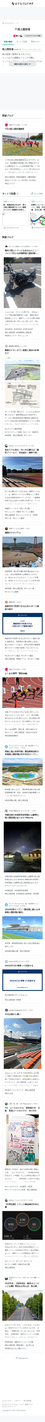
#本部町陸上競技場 (23, 894)
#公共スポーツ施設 (12, 656)
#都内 (18, 512)
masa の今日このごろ (16, 961)
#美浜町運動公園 (11, 951)
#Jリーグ (27, 432)
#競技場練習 (21, 177)
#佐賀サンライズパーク (14, 1090)
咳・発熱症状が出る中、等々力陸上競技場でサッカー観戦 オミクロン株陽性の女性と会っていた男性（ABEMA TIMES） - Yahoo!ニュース (14, 207)
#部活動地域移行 (11, 736)
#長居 (30, 1186)
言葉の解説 (8, 41)
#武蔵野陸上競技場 (23, 332)
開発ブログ (29, 1404)
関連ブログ (35, 41)
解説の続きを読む (21, 64)
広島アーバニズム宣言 (16, 528)
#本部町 (36, 894)
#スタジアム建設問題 (13, 429)
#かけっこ (9, 732)
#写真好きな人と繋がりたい (16, 1348)
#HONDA (8, 329)
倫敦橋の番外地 (14, 346)
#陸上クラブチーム (12, 180)
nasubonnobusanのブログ (18, 1010)
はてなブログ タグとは (10, 1404)
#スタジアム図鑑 (11, 592)
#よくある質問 (10, 729)
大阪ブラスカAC (14, 125)
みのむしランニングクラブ (18, 446)
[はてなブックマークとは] (17, 193)
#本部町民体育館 (21, 890)
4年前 (35, 1104)
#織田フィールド (11, 508)
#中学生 (25, 180)
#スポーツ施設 (27, 656)
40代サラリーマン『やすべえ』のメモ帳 (22, 1277)
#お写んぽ (30, 1345)
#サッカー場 (29, 588)
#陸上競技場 (10, 177)
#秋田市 (35, 432)
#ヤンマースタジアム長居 (15, 1190)
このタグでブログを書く (33, 36)
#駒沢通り (20, 1345)
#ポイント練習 (18, 518)
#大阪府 (23, 1186)
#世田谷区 (9, 1342)
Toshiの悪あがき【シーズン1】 (19, 811)
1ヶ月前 (24, 125)
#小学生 (32, 180)
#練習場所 (32, 177)
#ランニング (23, 335)
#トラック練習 (28, 512)
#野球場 (8, 588)
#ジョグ (19, 1261)
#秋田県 (8, 435)
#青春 (18, 1000)
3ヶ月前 (35, 246)
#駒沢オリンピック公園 (23, 1342)
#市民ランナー (10, 335)
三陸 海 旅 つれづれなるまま (20, 1104)
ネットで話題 (21, 41)
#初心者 (21, 729)
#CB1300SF (28, 329)
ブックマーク (9, 201)
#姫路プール (21, 659)
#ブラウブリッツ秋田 (13, 432)
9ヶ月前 (31, 446)
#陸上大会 (9, 1093)
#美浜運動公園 (10, 800)
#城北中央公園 (24, 1264)
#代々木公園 (25, 508)
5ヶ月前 (24, 346)
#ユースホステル (11, 1186)
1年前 (28, 528)
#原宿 (35, 515)
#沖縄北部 (9, 890)
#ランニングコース (23, 515)
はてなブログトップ (9, 1406)
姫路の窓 (12, 602)
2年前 (19, 602)
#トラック (28, 1261)
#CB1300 (18, 329)
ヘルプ (21, 1404)
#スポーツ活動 (33, 659)
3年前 (34, 811)
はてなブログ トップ (11, 23)
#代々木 (8, 518)
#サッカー (28, 435)
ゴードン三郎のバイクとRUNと (19, 246)
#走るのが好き (32, 732)
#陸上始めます (32, 729)
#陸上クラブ (10, 183)
